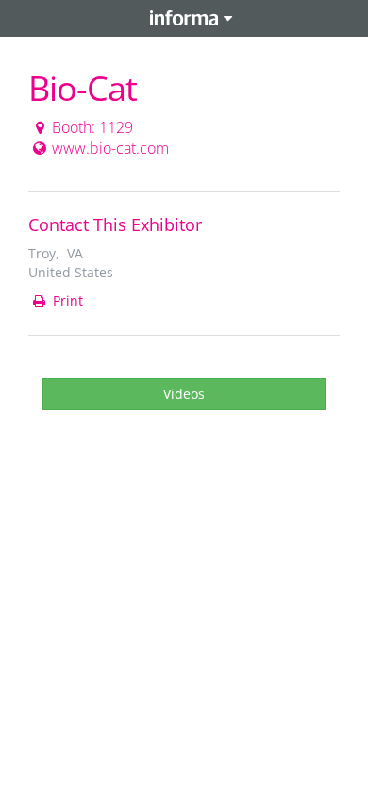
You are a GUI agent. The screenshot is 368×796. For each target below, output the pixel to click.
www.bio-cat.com (110, 148)
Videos (184, 394)
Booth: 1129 (92, 127)
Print (66, 300)
